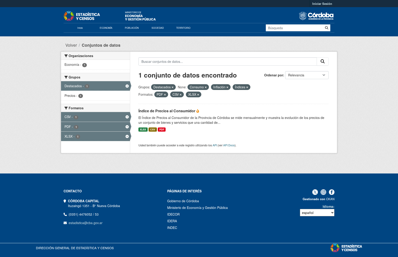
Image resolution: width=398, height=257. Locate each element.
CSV (152, 129)
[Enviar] (326, 27)
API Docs (229, 145)
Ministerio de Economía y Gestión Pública (197, 207)
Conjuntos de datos (101, 45)
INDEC (172, 227)
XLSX (143, 129)
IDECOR (173, 214)
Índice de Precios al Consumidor (167, 110)
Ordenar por (273, 75)
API (215, 145)
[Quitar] (172, 87)
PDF (161, 129)
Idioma (328, 206)
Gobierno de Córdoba (183, 201)
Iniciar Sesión (322, 3)
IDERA (172, 221)
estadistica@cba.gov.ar (85, 222)
